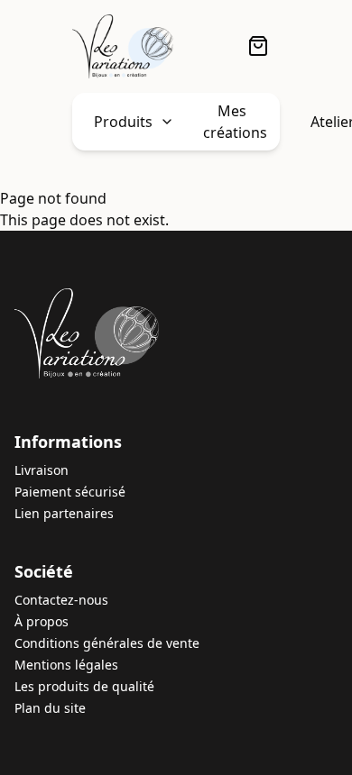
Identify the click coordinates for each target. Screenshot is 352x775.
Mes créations (235, 121)
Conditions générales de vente (106, 643)
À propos (41, 621)
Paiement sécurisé (69, 491)
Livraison (41, 470)
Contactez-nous (61, 599)
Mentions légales (66, 664)
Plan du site (50, 707)
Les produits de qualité (84, 686)
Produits (123, 122)
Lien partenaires (64, 513)
